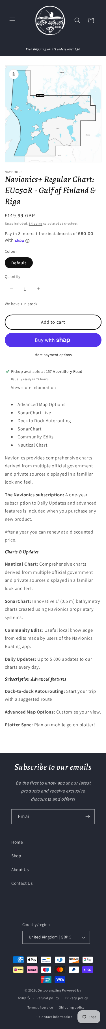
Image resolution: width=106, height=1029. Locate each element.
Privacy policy (76, 998)
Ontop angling (49, 990)
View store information (33, 387)
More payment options (53, 354)
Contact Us (22, 883)
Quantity (13, 276)
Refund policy (47, 998)
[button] (12, 20)
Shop (16, 855)
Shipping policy (72, 1007)
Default (19, 262)
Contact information (56, 1017)
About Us (20, 869)
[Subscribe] (87, 816)
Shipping (35, 223)
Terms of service (40, 1007)
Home (17, 842)
